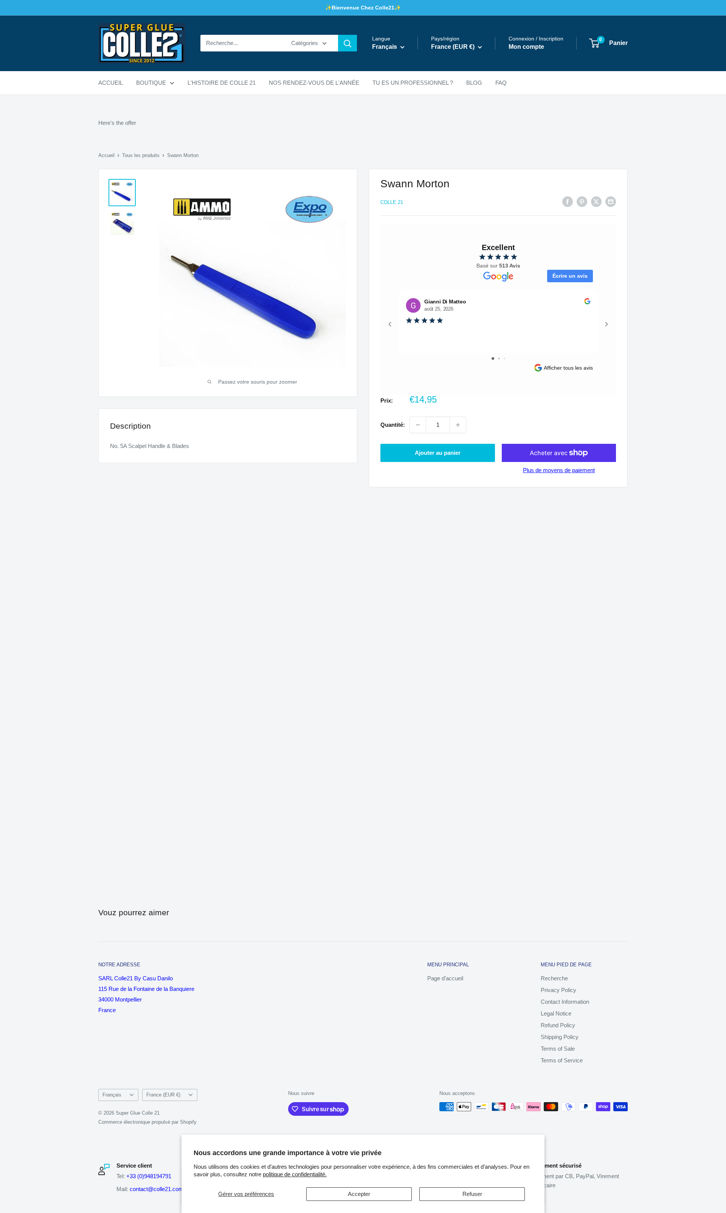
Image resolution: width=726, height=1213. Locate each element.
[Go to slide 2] (499, 358)
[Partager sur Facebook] (567, 201)
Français (111, 1095)
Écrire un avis (570, 276)
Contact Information (565, 1001)
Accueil (106, 155)
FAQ (501, 82)
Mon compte (526, 47)
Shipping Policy (560, 1037)
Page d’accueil (445, 978)
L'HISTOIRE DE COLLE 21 (222, 82)
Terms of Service (562, 1060)
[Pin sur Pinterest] (582, 201)
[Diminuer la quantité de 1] (418, 425)
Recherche (554, 978)
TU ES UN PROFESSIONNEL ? (412, 82)
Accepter (359, 1194)
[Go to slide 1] (493, 358)
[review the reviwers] (587, 303)
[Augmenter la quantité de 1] (458, 425)
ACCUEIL (110, 82)
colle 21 (391, 202)
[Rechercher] (347, 43)
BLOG (474, 82)
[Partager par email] (610, 201)
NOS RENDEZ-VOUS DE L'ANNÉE (314, 82)
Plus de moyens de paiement (559, 470)
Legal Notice (556, 1013)
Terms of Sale (558, 1048)
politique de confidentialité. (295, 1174)
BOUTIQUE (151, 82)
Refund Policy (558, 1025)
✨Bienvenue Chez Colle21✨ (363, 8)
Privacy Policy (558, 990)
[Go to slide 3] (504, 358)
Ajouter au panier (438, 452)
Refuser (472, 1194)
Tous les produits (141, 155)
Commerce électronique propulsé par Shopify (147, 1122)
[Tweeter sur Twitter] (596, 201)
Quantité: (392, 424)
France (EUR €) (163, 1095)
